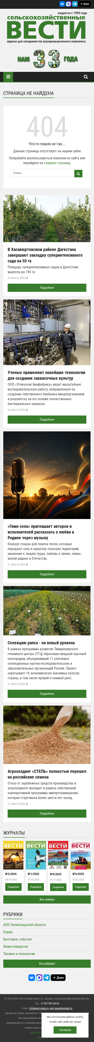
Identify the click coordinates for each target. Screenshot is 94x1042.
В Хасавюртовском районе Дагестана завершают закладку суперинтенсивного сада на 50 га (45, 255)
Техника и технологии (19, 954)
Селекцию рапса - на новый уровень (41, 642)
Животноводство (15, 946)
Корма (8, 932)
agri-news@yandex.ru (61, 1008)
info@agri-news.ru (39, 1008)
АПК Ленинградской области (24, 925)
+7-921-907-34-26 (50, 1003)
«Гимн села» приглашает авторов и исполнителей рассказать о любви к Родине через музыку (41, 532)
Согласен (65, 1030)
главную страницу (57, 163)
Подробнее (47, 287)
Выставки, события (17, 939)
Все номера (47, 899)
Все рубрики (47, 963)
